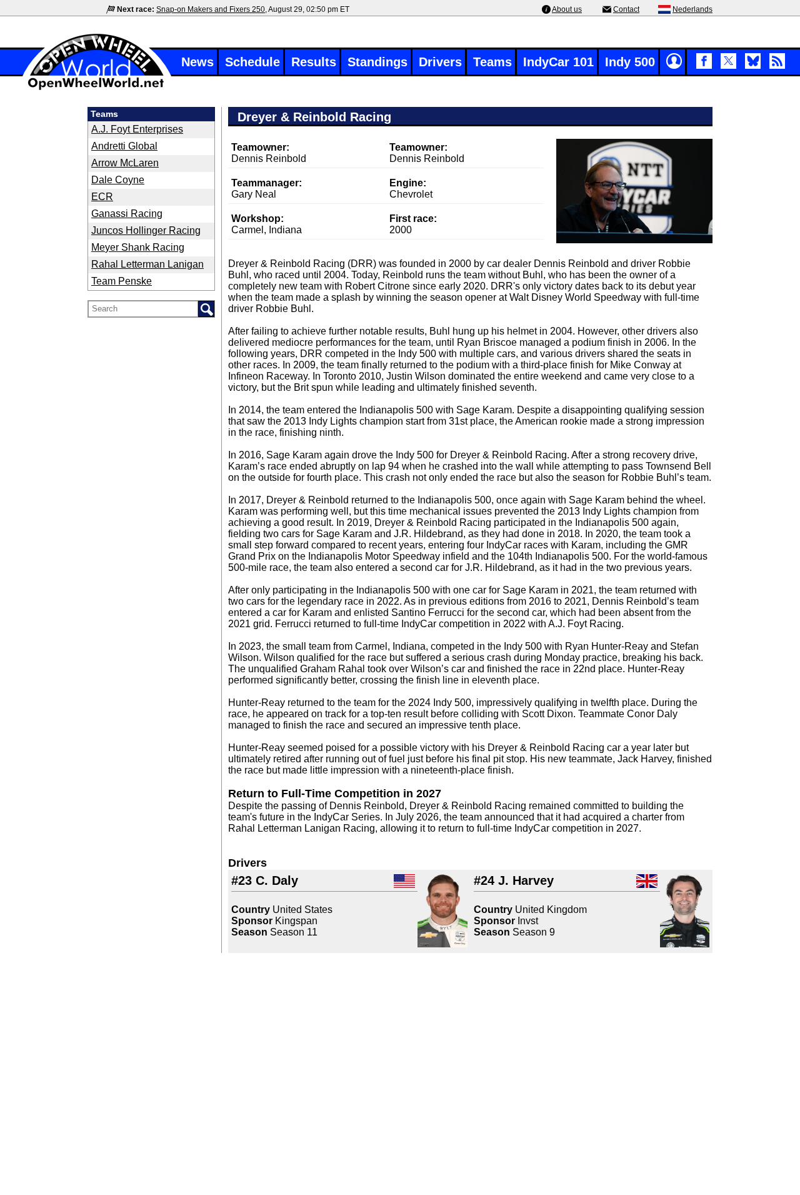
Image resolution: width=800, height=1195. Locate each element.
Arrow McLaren (125, 163)
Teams (492, 62)
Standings (378, 62)
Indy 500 (630, 62)
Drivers (440, 62)
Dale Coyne (117, 179)
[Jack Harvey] (684, 910)
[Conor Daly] (442, 910)
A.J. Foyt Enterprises (137, 129)
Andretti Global (124, 146)
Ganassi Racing (126, 213)
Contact (626, 9)
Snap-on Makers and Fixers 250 (210, 9)
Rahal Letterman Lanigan (147, 264)
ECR (102, 196)
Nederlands (692, 9)
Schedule (252, 62)
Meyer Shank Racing (137, 247)
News (197, 62)
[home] (97, 88)
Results (313, 62)
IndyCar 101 (558, 62)
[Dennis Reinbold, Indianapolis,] (634, 191)
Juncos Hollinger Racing (146, 230)
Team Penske (121, 281)
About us (567, 9)
